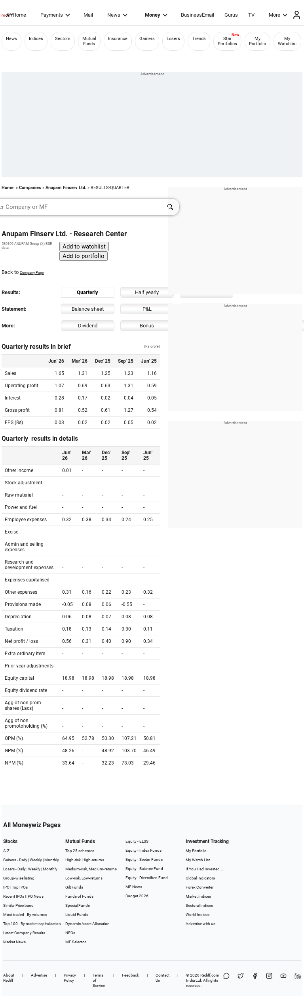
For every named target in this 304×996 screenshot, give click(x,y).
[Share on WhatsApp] (226, 980)
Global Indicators (200, 878)
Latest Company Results (24, 932)
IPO (6, 887)
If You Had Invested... (204, 869)
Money (152, 15)
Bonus (147, 326)
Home (19, 15)
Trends (199, 38)
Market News (14, 941)
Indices (36, 38)
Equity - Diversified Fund (146, 877)
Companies (30, 187)
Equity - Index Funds (143, 850)
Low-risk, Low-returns (84, 878)
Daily (23, 859)
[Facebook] (255, 980)
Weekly (36, 859)
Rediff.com (209, 975)
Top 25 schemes (79, 850)
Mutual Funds (89, 41)
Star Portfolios (227, 41)
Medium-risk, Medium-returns (91, 869)
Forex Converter (199, 887)
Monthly (51, 859)
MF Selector (75, 941)
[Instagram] (269, 980)
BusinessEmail (197, 15)
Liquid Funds (76, 914)
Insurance (117, 38)
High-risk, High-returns (84, 859)
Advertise (39, 975)
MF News (133, 886)
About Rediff (8, 978)
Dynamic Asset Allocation (87, 923)
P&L (147, 309)
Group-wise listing (18, 878)
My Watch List (198, 859)
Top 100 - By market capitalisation (32, 923)
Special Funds (77, 905)
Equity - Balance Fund (144, 868)
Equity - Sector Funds (144, 859)
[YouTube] (283, 980)
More (274, 15)
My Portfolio (257, 41)
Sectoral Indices (199, 905)
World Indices (197, 914)
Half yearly (147, 292)
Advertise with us (200, 923)
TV (251, 15)
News (113, 15)
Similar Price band (18, 905)
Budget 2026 (136, 896)
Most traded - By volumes (25, 914)
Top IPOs (20, 887)
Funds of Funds (79, 896)
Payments (51, 15)
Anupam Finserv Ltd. (66, 187)
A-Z (6, 850)
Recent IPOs (13, 896)
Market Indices (198, 896)
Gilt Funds (74, 887)
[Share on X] (241, 980)
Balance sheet (88, 309)
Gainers (147, 38)
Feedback (130, 975)
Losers (173, 38)
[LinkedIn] (297, 980)
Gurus (231, 15)
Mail (88, 15)
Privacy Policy (70, 978)
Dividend (87, 326)
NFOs (70, 932)
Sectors (62, 38)
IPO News (35, 896)
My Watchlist (287, 41)
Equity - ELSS (136, 841)
